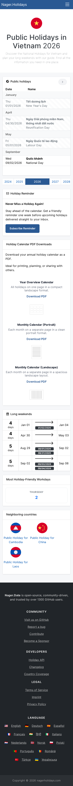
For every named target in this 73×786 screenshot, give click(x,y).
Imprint (36, 697)
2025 (19, 181)
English (16, 726)
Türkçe (26, 759)
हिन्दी (38, 734)
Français (19, 734)
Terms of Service (36, 690)
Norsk (41, 742)
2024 (8, 181)
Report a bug (36, 627)
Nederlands (18, 742)
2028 (66, 181)
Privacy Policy (36, 704)
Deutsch (37, 726)
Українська (49, 759)
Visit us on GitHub (36, 619)
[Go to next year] (62, 82)
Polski (60, 742)
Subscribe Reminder (22, 228)
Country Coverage (36, 674)
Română (50, 751)
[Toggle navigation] (67, 4)
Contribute (36, 634)
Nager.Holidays (14, 4)
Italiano (57, 734)
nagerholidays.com (49, 780)
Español (59, 726)
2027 (55, 181)
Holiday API (36, 660)
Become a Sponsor (36, 641)
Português (27, 751)
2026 (37, 181)
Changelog (36, 667)
